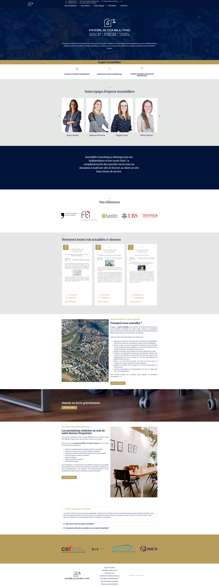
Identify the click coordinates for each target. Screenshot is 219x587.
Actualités (112, 6)
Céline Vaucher (121, 135)
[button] (59, 116)
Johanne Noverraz (72, 135)
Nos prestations (71, 6)
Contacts (123, 6)
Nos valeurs (85, 6)
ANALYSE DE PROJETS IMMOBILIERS (77, 74)
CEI (120, 376)
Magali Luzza (97, 135)
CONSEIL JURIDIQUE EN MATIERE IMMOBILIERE (142, 75)
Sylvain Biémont (146, 135)
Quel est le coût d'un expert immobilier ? (80, 524)
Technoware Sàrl (140, 575)
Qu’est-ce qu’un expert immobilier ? (78, 509)
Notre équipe (99, 6)
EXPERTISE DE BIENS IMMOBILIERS (109, 74)
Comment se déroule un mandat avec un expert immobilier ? (87, 528)
